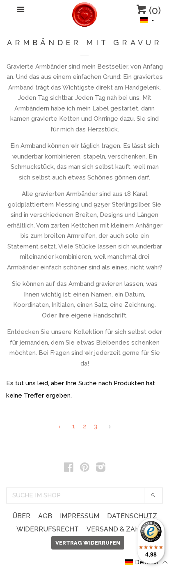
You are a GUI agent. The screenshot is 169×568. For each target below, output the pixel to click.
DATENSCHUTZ (132, 516)
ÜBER (21, 516)
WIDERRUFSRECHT (47, 529)
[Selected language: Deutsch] (147, 19)
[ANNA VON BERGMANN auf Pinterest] (85, 469)
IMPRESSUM (79, 516)
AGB (45, 516)
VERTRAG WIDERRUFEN (87, 543)
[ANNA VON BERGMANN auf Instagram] (101, 469)
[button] (147, 19)
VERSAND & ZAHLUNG (123, 529)
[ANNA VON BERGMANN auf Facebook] (69, 469)
